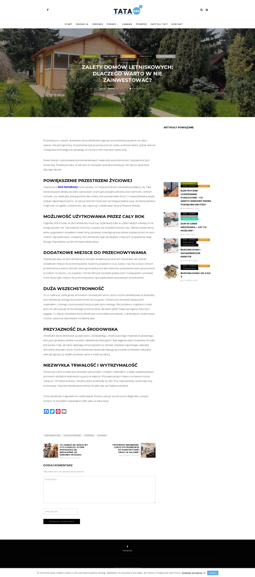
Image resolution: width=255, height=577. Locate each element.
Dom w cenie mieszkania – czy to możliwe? (194, 227)
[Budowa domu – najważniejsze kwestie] (171, 245)
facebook (127, 551)
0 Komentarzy (139, 89)
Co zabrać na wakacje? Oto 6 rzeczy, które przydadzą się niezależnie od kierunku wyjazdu (74, 451)
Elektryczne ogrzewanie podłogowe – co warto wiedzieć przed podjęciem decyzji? (196, 197)
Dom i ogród (110, 56)
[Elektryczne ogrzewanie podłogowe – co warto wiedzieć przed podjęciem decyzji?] (171, 189)
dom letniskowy (68, 187)
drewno (90, 435)
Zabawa (127, 24)
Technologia (127, 60)
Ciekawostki (89, 56)
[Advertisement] (99, 130)
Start (68, 24)
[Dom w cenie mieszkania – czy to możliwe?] (171, 219)
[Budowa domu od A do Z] (171, 272)
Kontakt (177, 24)
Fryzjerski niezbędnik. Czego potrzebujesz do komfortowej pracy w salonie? (126, 450)
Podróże (141, 24)
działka (102, 435)
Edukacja (82, 24)
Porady (111, 24)
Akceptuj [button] (213, 573)
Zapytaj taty (159, 24)
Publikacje (146, 56)
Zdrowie (97, 24)
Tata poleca (166, 56)
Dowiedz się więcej (192, 572)
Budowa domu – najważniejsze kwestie (191, 253)
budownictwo (53, 435)
